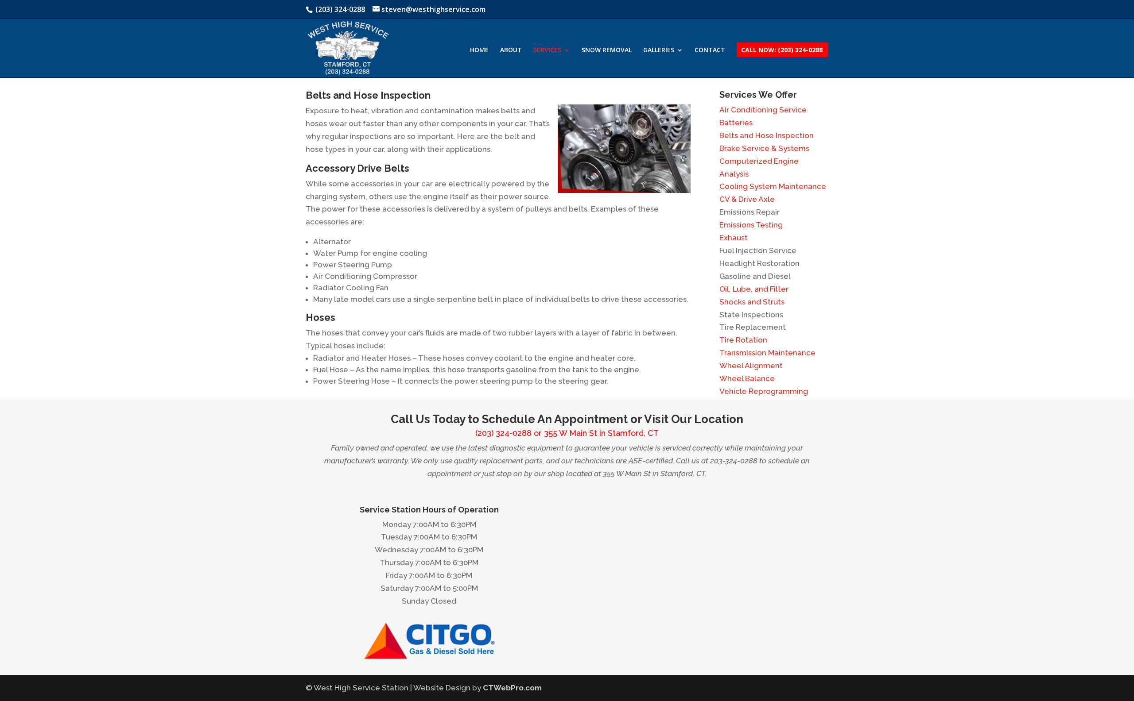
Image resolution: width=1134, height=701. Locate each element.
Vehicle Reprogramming (763, 391)
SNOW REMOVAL (607, 50)
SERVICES (547, 50)
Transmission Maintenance (767, 352)
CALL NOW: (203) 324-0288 (782, 50)
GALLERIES (658, 50)
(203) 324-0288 (503, 433)
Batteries (736, 122)
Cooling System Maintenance (772, 186)
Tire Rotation (743, 339)
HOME (479, 50)
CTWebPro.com (512, 687)
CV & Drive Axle (747, 199)
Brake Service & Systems (764, 148)
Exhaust (733, 237)
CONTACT (710, 50)
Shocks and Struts (751, 301)
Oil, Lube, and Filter (753, 289)
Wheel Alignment (751, 365)
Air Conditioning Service (763, 109)
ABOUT (511, 50)
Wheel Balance (747, 378)
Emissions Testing (751, 224)
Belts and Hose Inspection (766, 135)
